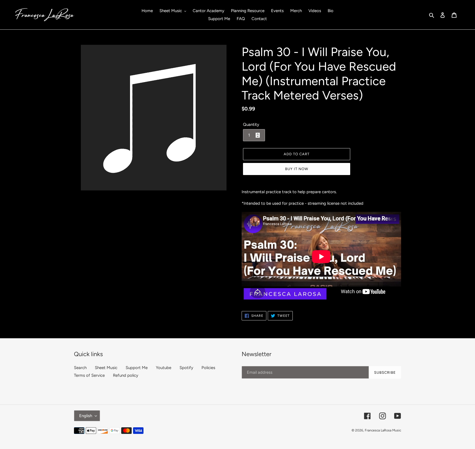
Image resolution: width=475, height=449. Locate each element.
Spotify (186, 367)
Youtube (163, 367)
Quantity (251, 124)
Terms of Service (89, 375)
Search (80, 367)
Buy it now (296, 169)
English (85, 415)
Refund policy (125, 375)
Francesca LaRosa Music (383, 430)
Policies (208, 367)
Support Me (137, 367)
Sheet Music (106, 367)
